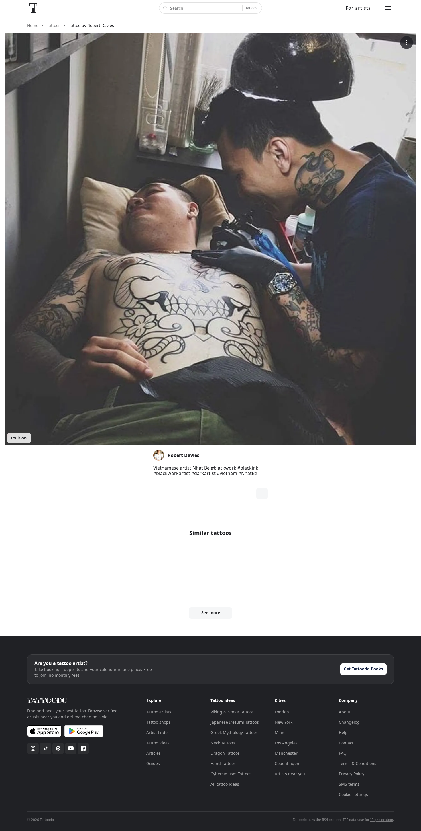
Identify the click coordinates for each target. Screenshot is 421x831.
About (344, 712)
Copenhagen (287, 763)
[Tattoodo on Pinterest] (58, 748)
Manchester (286, 753)
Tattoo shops (158, 722)
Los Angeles (286, 743)
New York (283, 722)
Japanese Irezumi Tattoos (234, 722)
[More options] (406, 42)
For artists (358, 8)
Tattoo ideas (158, 743)
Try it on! (19, 438)
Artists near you (290, 773)
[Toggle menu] (388, 8)
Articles (153, 753)
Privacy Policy (351, 773)
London (282, 712)
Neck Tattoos (222, 743)
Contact (346, 743)
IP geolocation (381, 819)
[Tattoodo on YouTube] (70, 748)
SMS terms (349, 784)
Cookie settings (353, 794)
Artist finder (157, 732)
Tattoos (251, 7)
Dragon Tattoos (225, 753)
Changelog (349, 722)
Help (343, 732)
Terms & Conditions (357, 763)
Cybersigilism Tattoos (230, 773)
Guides (153, 763)
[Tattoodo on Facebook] (83, 748)
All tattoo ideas (224, 784)
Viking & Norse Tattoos (232, 712)
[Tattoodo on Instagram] (33, 748)
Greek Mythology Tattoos (234, 732)
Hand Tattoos (223, 763)
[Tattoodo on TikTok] (45, 748)
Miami (281, 732)
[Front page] (33, 8)
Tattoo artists (158, 712)
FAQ (343, 753)
